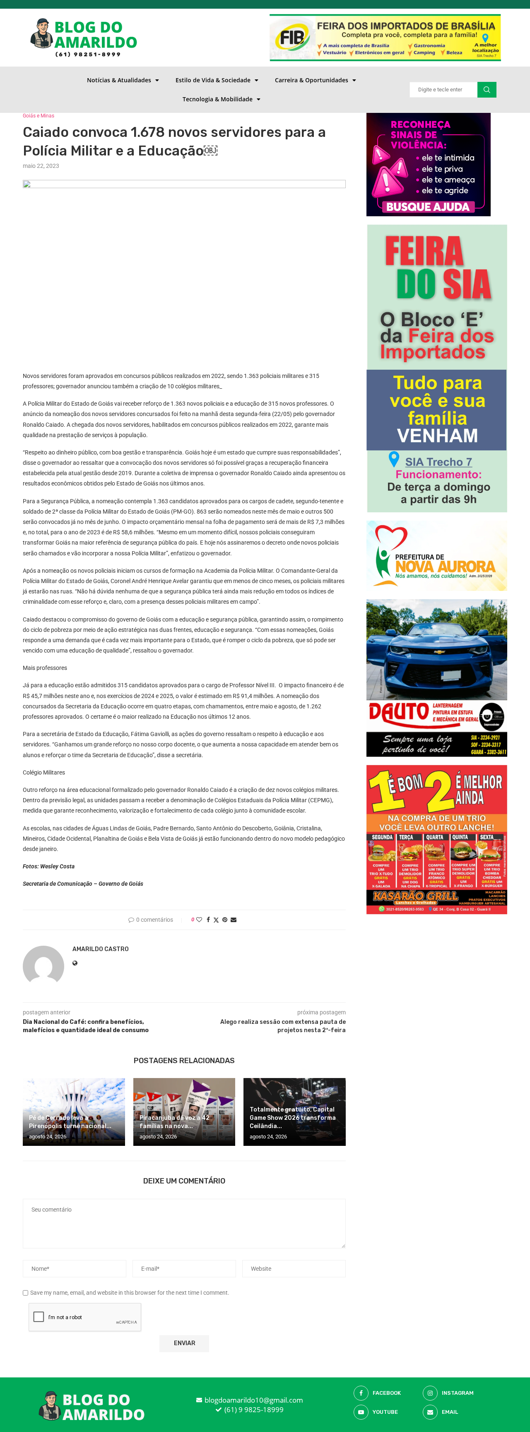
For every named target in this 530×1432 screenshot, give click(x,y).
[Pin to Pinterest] (224, 919)
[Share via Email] (233, 919)
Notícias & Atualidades (119, 80)
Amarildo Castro (100, 949)
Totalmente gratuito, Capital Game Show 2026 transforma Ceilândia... (293, 1118)
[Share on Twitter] (216, 919)
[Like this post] (199, 919)
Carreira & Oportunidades (311, 80)
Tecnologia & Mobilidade (218, 99)
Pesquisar (486, 90)
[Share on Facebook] (208, 919)
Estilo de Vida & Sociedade (213, 80)
